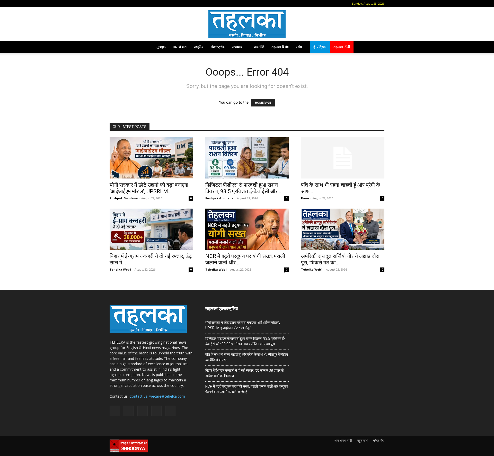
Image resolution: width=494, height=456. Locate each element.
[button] (113, 3)
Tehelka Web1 (120, 269)
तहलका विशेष (280, 46)
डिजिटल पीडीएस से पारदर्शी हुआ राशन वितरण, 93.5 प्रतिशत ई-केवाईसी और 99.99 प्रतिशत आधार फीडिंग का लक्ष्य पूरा (245, 341)
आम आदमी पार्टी (343, 440)
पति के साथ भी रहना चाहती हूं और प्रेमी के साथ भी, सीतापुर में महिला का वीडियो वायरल (246, 357)
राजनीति (259, 46)
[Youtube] (155, 3)
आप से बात (180, 46)
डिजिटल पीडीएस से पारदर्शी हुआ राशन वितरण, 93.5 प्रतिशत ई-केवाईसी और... (243, 188)
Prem (305, 198)
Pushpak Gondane (124, 198)
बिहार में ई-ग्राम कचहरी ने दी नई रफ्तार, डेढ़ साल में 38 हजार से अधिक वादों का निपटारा (244, 373)
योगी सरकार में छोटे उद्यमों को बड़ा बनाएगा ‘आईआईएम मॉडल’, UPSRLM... (149, 188)
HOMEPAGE (263, 102)
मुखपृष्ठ (160, 46)
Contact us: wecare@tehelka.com (157, 396)
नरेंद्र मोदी (378, 440)
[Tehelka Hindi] (247, 24)
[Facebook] (121, 3)
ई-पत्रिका (319, 46)
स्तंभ (299, 46)
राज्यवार (237, 46)
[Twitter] (147, 3)
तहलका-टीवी (341, 46)
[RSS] (138, 3)
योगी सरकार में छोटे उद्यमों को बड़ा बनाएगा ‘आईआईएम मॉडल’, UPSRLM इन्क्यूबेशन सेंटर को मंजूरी (242, 325)
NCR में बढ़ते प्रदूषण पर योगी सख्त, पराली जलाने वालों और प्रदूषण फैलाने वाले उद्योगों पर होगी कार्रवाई (246, 389)
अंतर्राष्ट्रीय (217, 46)
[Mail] (130, 3)
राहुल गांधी (362, 440)
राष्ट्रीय (198, 46)
